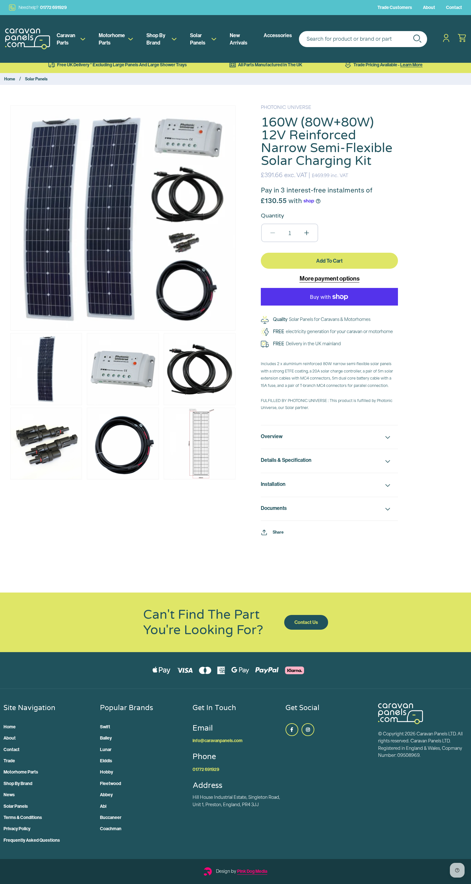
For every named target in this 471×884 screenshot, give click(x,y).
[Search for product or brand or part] (417, 38)
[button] (329, 437)
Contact (454, 7)
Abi (103, 806)
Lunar (106, 749)
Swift (105, 727)
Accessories (278, 35)
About (429, 7)
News (9, 795)
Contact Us (306, 622)
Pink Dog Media (252, 871)
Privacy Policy (17, 828)
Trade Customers (394, 7)
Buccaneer (110, 817)
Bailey (106, 738)
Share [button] (278, 532)
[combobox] (363, 39)
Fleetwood (110, 783)
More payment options (329, 278)
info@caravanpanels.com (218, 740)
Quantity (272, 215)
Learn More (411, 65)
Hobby (106, 772)
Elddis (106, 761)
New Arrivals (238, 38)
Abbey (106, 795)
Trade (9, 761)
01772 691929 (43, 7)
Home (9, 78)
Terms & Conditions (23, 817)
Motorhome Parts (112, 38)
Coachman (110, 828)
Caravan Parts (66, 38)
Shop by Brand (155, 38)
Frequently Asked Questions (32, 840)
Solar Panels (197, 38)
